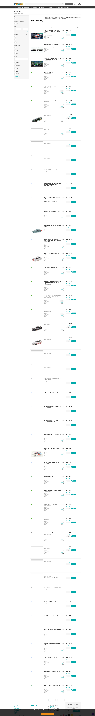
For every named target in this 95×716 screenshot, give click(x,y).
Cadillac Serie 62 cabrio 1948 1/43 (50, 657)
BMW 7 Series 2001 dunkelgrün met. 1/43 (52, 671)
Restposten (29, 0)
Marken (55, 0)
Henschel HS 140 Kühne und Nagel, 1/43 (52, 44)
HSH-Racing (51, 0)
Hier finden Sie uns (16, 705)
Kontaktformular (52, 707)
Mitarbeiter (62, 0)
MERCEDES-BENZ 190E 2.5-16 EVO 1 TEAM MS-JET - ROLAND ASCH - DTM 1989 (52, 296)
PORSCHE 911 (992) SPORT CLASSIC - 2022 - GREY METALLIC (52, 379)
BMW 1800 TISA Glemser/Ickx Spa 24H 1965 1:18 (52, 254)
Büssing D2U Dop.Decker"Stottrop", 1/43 (52, 685)
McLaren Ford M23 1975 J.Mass (50, 86)
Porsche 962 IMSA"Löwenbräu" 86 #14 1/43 (52, 211)
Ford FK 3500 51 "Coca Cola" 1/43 (50, 267)
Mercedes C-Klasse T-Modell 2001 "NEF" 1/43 (52, 547)
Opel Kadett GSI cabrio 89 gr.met (50, 559)
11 (65, 699)
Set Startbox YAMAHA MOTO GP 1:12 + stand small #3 (51, 463)
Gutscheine (58, 0)
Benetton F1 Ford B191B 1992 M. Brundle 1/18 (52, 644)
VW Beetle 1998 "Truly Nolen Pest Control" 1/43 (52, 533)
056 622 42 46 (52, 706)
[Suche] (63, 4)
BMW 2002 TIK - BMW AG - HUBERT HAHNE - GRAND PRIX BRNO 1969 (51, 156)
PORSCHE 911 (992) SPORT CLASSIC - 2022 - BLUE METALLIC (52, 407)
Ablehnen (43, 714)
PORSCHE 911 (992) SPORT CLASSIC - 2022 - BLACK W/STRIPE (52, 365)
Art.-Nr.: (45, 45)
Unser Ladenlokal (73, 0)
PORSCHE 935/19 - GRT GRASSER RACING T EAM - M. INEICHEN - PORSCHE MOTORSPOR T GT (52, 184)
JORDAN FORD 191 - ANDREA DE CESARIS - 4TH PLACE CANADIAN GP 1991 (52, 59)
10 (63, 699)
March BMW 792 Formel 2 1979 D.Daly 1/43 (52, 587)
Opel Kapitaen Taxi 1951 (48, 476)
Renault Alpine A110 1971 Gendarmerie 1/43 (52, 434)
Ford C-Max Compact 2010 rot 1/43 (51, 615)
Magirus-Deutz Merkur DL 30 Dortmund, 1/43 (52, 198)
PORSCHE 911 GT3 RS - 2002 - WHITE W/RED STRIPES (51, 337)
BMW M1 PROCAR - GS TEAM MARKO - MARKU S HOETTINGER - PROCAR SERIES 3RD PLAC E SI (52, 240)
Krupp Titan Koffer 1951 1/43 (49, 72)
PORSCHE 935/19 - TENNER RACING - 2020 (52, 114)
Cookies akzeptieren (50, 714)
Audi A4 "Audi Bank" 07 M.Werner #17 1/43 (52, 490)
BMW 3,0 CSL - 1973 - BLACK (50, 323)
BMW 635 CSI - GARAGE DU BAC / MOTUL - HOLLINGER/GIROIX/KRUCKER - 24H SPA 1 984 (52, 282)
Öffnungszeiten (67, 0)
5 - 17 (80, 699)
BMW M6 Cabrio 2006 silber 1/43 (50, 504)
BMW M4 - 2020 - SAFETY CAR (50, 141)
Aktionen (25, 0)
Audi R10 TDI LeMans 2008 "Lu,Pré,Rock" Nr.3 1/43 (52, 351)
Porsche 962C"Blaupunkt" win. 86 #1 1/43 (52, 169)
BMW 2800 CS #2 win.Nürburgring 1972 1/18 (52, 100)
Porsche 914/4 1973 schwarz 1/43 (50, 601)
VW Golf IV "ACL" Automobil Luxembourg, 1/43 (52, 574)
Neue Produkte (16, 0)
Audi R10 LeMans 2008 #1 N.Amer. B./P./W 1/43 (52, 310)
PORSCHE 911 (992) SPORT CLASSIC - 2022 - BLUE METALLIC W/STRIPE (52, 421)
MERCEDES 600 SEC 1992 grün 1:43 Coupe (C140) (52, 226)
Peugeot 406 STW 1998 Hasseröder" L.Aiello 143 (52, 630)
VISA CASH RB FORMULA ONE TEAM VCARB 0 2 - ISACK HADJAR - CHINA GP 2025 (52, 31)
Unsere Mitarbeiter (16, 708)
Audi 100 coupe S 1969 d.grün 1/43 (51, 392)
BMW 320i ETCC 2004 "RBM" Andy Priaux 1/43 (52, 449)
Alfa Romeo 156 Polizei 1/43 (49, 518)
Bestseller (21, 0)
